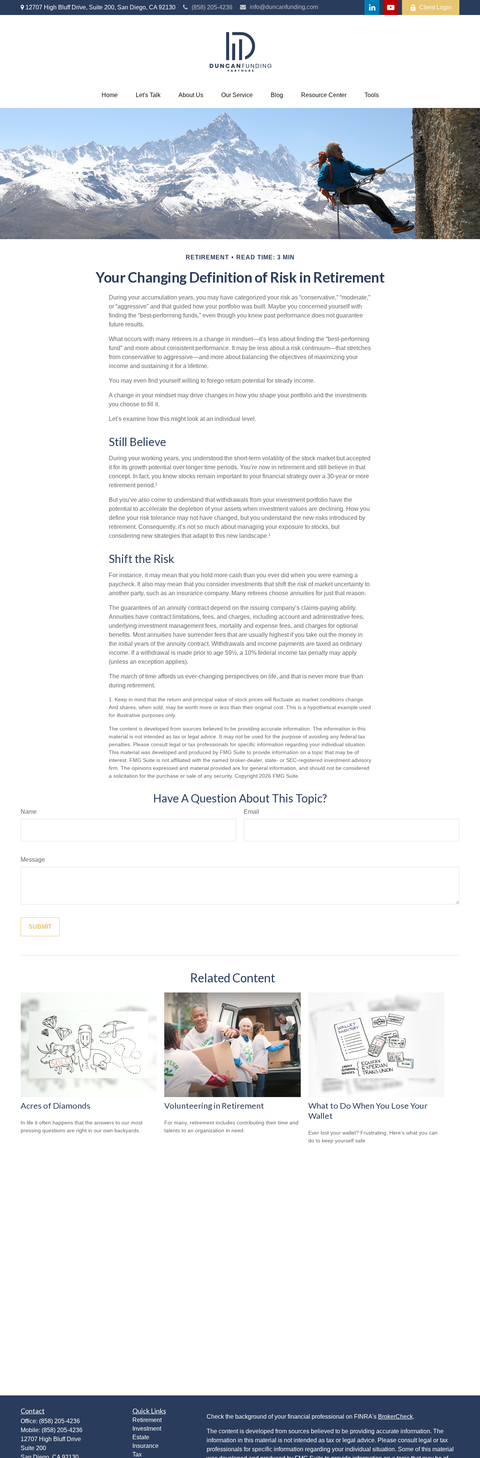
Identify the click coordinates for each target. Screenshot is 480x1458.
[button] (110, 95)
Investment (146, 1428)
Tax (137, 1454)
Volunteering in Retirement (214, 1105)
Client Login (435, 7)
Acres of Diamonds (55, 1105)
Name (29, 811)
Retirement (147, 1420)
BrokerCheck (395, 1416)
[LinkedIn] (372, 7)
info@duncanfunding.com (284, 7)
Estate (140, 1437)
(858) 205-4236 (212, 7)
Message (33, 859)
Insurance (145, 1446)
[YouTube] (390, 7)
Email (251, 811)
